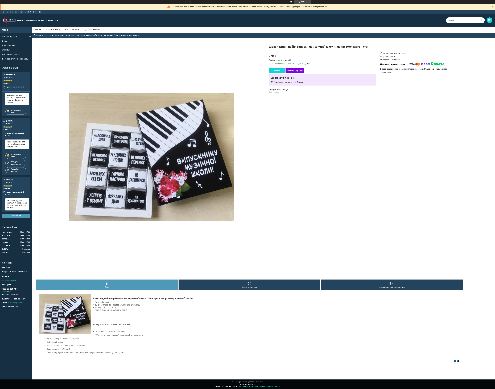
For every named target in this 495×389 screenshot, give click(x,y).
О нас (66, 30)
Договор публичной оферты (15, 59)
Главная (37, 30)
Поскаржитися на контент (249, 386)
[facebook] (455, 361)
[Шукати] (482, 20)
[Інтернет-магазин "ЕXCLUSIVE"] (9, 20)
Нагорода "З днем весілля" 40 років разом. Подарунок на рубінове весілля (17, 204)
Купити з (290, 71)
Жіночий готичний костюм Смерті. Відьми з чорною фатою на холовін (17, 98)
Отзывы (6, 50)
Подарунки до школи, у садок (67, 35)
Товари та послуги (45, 35)
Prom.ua (260, 382)
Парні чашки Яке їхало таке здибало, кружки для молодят (16, 144)
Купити (277, 71)
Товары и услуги (51, 30)
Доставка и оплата (92, 30)
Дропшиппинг (8, 45)
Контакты (76, 30)
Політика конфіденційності (270, 386)
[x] (458, 361)
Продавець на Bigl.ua (247, 384)
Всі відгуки (16, 216)
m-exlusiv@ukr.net (15, 303)
